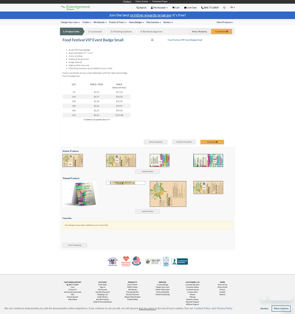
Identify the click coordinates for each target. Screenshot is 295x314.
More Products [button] (224, 22)
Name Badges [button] (135, 22)
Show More (148, 171)
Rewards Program (192, 302)
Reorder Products (102, 299)
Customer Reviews (192, 285)
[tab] (147, 171)
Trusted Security (153, 261)
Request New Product (133, 297)
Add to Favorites (185, 142)
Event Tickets (133, 285)
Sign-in (102, 287)
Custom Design (162, 285)
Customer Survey (192, 290)
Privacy (222, 290)
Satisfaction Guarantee (72, 292)
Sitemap (192, 297)
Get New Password (103, 292)
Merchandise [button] (152, 22)
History (192, 294)
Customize (95, 31)
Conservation (192, 292)
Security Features (132, 294)
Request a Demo (192, 299)
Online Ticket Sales (162, 290)
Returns (222, 294)
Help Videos (72, 299)
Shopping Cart (102, 294)
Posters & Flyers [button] (117, 22)
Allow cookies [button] (281, 308)
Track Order (102, 285)
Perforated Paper (159, 1)
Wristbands (132, 290)
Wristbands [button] (99, 22)
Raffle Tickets (132, 287)
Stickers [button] (167, 22)
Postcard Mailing (162, 292)
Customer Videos (192, 287)
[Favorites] (224, 7)
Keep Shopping (199, 31)
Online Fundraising (162, 294)
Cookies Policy (202, 308)
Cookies (222, 292)
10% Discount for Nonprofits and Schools (127, 261)
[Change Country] (232, 7)
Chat (73, 287)
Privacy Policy (224, 308)
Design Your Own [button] (69, 22)
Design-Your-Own (162, 287)
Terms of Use (222, 285)
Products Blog (132, 299)
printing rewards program (150, 15)
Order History (102, 297)
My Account (102, 290)
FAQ (72, 294)
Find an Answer (72, 297)
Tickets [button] (86, 22)
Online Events (142, 1)
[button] (141, 7)
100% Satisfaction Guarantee (166, 261)
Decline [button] (264, 308)
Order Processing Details (102, 302)
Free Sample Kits (132, 292)
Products (127, 1)
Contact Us (73, 290)
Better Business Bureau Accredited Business (180, 261)
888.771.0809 (211, 7)
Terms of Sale (222, 287)
